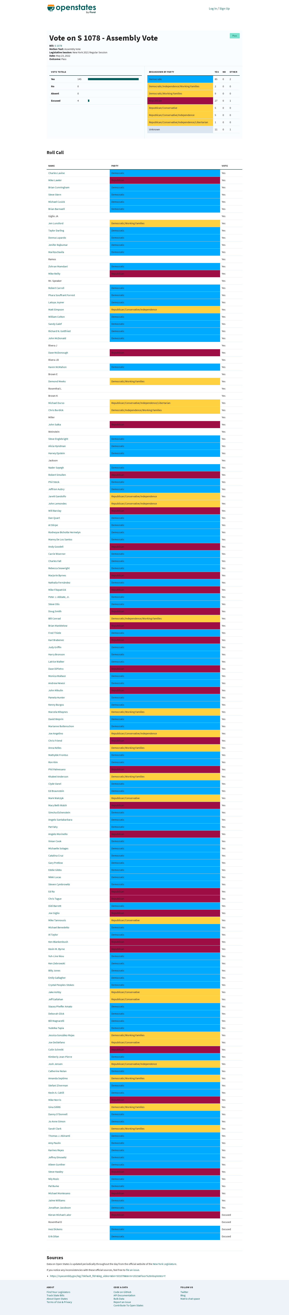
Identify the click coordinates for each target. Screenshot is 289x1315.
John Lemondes (57, 503)
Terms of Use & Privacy (59, 1302)
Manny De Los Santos (60, 539)
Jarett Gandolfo (57, 496)
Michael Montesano (59, 1193)
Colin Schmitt (55, 1049)
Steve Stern (54, 194)
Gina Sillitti (54, 1107)
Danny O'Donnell (57, 1114)
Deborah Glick (56, 1013)
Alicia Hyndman (57, 446)
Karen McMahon (57, 367)
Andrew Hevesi (56, 683)
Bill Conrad (54, 618)
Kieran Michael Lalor (59, 1214)
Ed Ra (51, 891)
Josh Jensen (55, 1064)
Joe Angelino (55, 733)
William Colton (56, 316)
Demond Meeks (57, 381)
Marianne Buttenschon (61, 726)
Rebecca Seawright (59, 568)
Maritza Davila (56, 252)
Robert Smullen (57, 474)
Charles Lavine (56, 173)
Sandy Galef (55, 323)
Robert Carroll (56, 288)
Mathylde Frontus (58, 755)
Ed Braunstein (56, 791)
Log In (213, 8)
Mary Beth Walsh (57, 805)
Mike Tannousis (57, 920)
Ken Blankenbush (58, 941)
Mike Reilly (54, 273)
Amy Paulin (54, 1143)
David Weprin (55, 719)
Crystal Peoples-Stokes (61, 985)
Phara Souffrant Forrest (61, 295)
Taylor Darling (56, 230)
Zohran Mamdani (58, 266)
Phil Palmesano (57, 769)
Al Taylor (53, 934)
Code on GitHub (122, 1292)
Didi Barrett (54, 905)
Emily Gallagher (57, 977)
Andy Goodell (55, 546)
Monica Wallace (57, 676)
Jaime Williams (56, 1200)
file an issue (132, 1270)
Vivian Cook (54, 841)
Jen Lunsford (55, 223)
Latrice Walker (56, 661)
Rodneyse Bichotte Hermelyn (64, 532)
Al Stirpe (53, 525)
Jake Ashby (54, 992)
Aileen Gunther (56, 1164)
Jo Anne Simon (56, 1121)
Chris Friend (55, 740)
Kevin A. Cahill (56, 1092)
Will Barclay (54, 510)
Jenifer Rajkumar (58, 244)
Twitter (184, 1292)
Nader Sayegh (56, 467)
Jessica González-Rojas (61, 1035)
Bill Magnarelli (56, 1020)
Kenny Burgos (56, 704)
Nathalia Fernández (59, 582)
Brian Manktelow (57, 625)
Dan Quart (54, 517)
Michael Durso (56, 403)
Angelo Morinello (58, 834)
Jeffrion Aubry (56, 489)
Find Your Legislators (58, 1292)
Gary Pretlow (55, 862)
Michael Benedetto (58, 927)
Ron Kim (53, 762)
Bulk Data (119, 1298)
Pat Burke (53, 1186)
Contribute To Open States (128, 1305)
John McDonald (57, 338)
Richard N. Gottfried (59, 331)
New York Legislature (164, 1264)
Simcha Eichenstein (59, 812)
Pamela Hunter (56, 697)
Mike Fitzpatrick (57, 589)
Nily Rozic (53, 1178)
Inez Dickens (55, 1229)
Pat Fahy (53, 826)
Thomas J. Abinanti (59, 1135)
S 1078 (58, 45)
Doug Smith (55, 611)
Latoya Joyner (56, 302)
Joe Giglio (54, 913)
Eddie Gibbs (55, 870)
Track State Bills (55, 1295)
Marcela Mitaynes (58, 711)
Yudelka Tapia (56, 1028)
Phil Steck (53, 482)
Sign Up (224, 8)
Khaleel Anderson (58, 776)
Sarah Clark (54, 1128)
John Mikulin (55, 690)
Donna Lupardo (57, 237)
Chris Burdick (55, 410)
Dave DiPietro (56, 668)
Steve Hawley (55, 1171)
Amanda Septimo (58, 1078)
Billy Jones (54, 970)
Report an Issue (122, 1302)
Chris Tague (55, 898)
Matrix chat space (190, 1298)
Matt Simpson (56, 309)
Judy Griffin (54, 647)
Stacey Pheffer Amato (60, 1006)
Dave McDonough (58, 352)
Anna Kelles (54, 747)
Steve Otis (54, 604)
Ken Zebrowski (56, 963)
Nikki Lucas (54, 877)
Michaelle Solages (58, 848)
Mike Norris (54, 1099)
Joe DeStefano (56, 1042)
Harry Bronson (56, 654)
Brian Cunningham (58, 187)
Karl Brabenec (56, 640)
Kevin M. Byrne (56, 949)
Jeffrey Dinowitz (57, 1157)
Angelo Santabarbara (60, 819)
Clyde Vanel (54, 783)
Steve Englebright (58, 438)
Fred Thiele (54, 632)
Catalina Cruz (55, 855)
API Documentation (124, 1295)
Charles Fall (54, 561)
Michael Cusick (56, 201)
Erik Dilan (53, 1236)
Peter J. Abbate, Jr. (58, 597)
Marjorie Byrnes (57, 575)
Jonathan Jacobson (59, 1207)
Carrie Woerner (57, 553)
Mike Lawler (55, 180)
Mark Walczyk (56, 798)
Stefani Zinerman (58, 1085)
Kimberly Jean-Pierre (60, 1056)
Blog (182, 1295)
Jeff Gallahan (55, 999)
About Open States (57, 1298)
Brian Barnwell (56, 209)
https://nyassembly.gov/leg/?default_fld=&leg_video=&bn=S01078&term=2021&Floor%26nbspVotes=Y (108, 1276)
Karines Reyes (56, 1150)
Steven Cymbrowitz (59, 884)
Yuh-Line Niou (56, 956)
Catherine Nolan (57, 1071)
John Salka (54, 424)
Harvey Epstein (56, 453)
